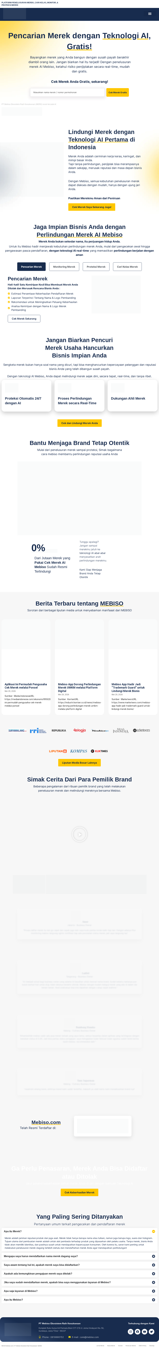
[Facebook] (137, 1331)
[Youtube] (144, 1331)
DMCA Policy (142, 1345)
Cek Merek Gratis (118, 92)
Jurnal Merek (100, 1345)
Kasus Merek (111, 1345)
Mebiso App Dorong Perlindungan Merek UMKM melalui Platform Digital (79, 688)
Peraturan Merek (131, 1345)
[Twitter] (151, 1331)
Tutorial (120, 1345)
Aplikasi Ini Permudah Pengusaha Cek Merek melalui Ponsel (26, 686)
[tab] (31, 266)
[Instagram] (130, 1331)
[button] (150, 13)
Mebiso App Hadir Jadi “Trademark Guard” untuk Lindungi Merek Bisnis (128, 688)
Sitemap (151, 1345)
